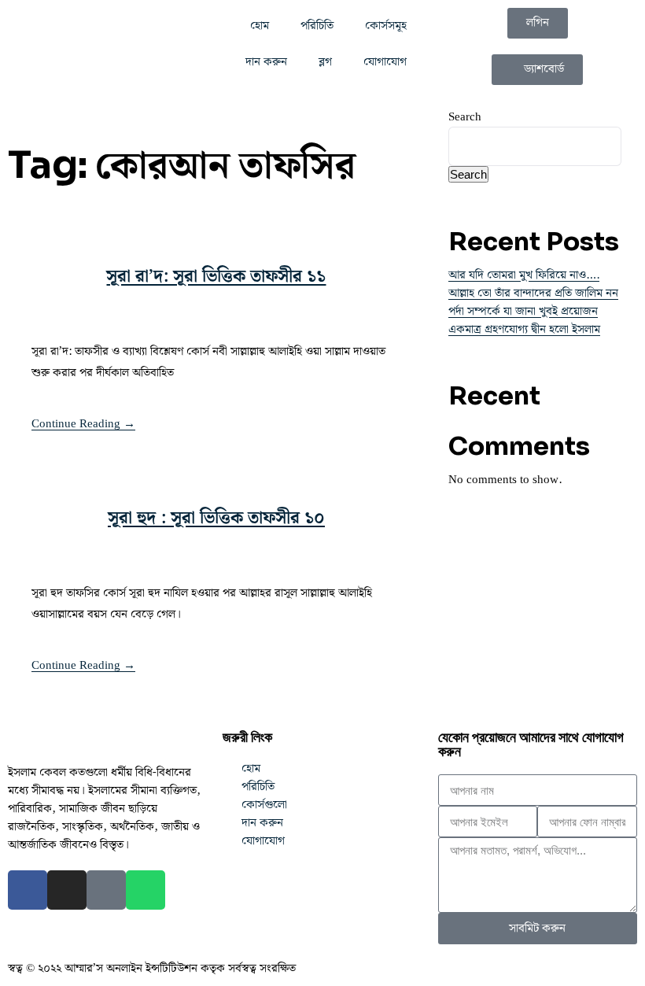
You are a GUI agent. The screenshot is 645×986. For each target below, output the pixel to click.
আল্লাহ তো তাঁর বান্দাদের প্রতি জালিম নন (533, 293)
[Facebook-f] (27, 890)
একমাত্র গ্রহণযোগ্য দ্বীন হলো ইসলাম (524, 329)
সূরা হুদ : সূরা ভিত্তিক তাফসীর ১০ (216, 518)
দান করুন (266, 62)
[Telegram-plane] (106, 890)
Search (464, 117)
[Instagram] (67, 890)
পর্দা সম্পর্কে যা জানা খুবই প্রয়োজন (523, 311)
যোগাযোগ (385, 62)
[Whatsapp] (145, 890)
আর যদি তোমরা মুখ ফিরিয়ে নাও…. (523, 275)
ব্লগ (325, 62)
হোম (259, 26)
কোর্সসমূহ (386, 26)
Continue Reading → (83, 424)
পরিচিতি (317, 26)
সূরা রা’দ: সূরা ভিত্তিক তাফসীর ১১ (216, 276)
